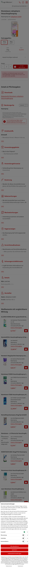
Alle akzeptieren (14, 546)
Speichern (14, 550)
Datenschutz (9, 566)
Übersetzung (4, 535)
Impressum (20, 566)
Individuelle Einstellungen (14, 553)
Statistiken (3, 538)
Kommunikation (4, 541)
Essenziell (3, 532)
